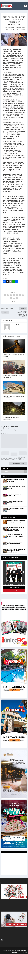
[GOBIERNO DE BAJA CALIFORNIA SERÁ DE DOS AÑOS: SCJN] (14, 346)
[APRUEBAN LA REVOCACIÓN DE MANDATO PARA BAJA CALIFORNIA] (14, 387)
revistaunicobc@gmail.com (17, 27)
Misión (25, 952)
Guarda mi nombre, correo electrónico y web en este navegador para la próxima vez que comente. (13, 458)
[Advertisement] (14, 863)
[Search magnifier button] (25, 471)
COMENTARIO (4, 433)
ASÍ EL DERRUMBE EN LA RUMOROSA (11, 417)
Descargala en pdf (14, 587)
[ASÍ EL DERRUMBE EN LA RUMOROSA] (14, 408)
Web (20, 451)
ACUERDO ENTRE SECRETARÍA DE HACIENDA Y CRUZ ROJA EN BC (13, 376)
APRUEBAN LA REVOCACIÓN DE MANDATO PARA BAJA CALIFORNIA (13, 397)
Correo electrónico (14, 451)
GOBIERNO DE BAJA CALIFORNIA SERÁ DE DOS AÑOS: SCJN (13, 355)
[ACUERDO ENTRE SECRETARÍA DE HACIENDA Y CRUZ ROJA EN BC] (14, 367)
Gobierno (13, 29)
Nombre (3, 451)
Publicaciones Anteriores (14, 591)
